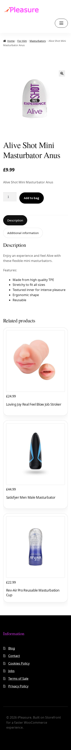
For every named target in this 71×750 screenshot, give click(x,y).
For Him (22, 41)
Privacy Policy (18, 686)
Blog (11, 648)
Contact (14, 656)
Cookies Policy (19, 663)
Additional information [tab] (23, 233)
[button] (62, 73)
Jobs (11, 671)
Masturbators (38, 41)
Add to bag (31, 198)
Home (11, 41)
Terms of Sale (18, 678)
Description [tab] (15, 220)
